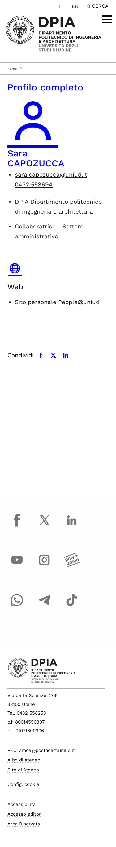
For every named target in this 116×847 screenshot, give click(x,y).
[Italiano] (53, 33)
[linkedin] (71, 526)
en (75, 6)
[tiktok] (71, 605)
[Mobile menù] (107, 19)
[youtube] (17, 566)
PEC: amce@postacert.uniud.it (41, 750)
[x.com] (44, 526)
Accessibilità (21, 804)
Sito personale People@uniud (57, 302)
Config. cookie (23, 784)
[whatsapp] (17, 605)
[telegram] (44, 605)
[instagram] (44, 566)
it (61, 6)
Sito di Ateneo (23, 770)
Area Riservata (23, 824)
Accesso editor (24, 814)
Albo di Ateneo (23, 760)
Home (12, 69)
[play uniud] (71, 566)
